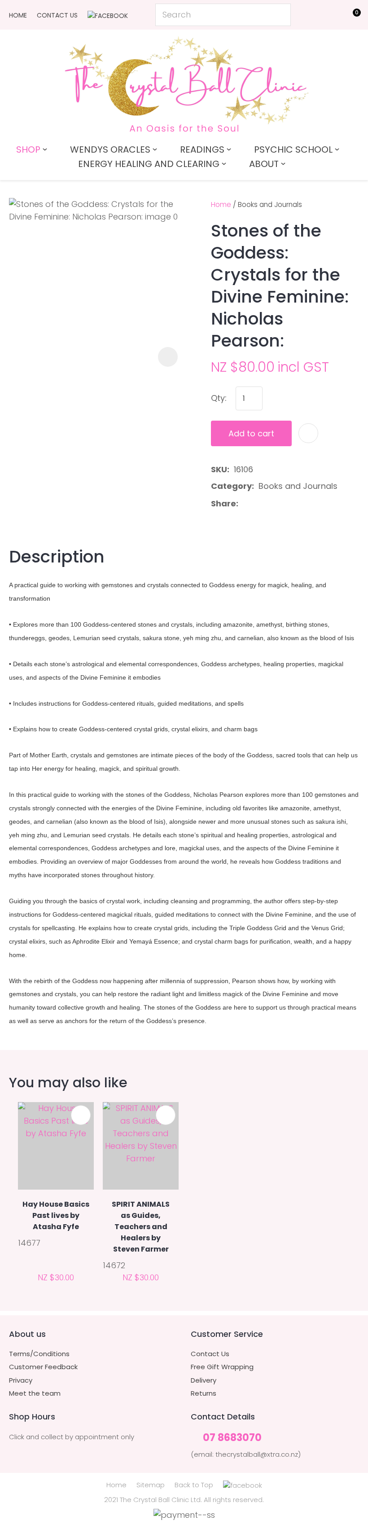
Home (18, 15)
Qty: (219, 398)
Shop (28, 149)
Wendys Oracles (110, 149)
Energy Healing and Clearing (148, 164)
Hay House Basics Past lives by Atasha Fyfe (55, 1215)
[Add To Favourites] (308, 433)
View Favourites (330, 16)
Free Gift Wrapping (222, 1366)
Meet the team (35, 1393)
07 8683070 (232, 1438)
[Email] (271, 503)
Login (309, 14)
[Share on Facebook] (244, 504)
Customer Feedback (43, 1366)
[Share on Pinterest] (285, 503)
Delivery (203, 1380)
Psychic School (293, 149)
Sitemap (150, 1484)
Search (280, 15)
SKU (219, 469)
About (264, 164)
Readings (202, 149)
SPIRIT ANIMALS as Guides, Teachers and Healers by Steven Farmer (141, 1226)
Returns (203, 1393)
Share (223, 503)
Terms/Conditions (39, 1353)
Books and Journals (270, 204)
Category (231, 486)
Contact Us (57, 15)
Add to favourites (81, 1115)
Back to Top (194, 1484)
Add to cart (251, 433)
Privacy (20, 1380)
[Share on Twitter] (257, 503)
